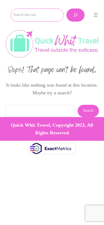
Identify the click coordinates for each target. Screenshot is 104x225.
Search (88, 110)
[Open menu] (96, 15)
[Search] (75, 15)
